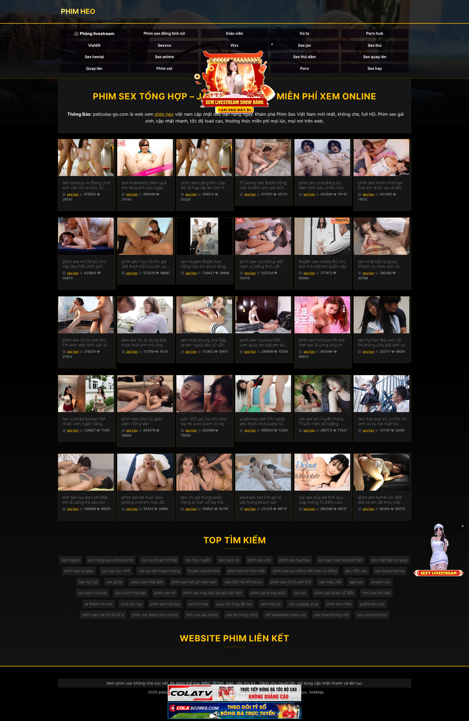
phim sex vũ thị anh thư (291, 581)
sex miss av (271, 603)
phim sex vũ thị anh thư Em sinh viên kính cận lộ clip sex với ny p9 (84, 342)
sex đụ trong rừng (241, 614)
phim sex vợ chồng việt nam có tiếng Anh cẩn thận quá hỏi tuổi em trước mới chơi (261, 264)
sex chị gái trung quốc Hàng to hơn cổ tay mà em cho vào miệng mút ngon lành (202, 500)
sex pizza (114, 581)
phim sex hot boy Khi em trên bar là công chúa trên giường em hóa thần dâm (323, 342)
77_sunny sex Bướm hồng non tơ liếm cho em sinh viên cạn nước (263, 185)
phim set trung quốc (268, 592)
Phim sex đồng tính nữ (164, 33)
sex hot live (198, 603)
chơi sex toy (131, 603)
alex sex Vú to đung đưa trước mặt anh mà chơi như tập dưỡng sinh (144, 342)
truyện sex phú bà (203, 570)
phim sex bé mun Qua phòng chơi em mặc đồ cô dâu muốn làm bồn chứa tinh (143, 500)
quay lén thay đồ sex (234, 603)
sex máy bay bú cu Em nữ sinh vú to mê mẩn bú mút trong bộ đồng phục (382, 421)
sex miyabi (70, 559)
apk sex (356, 581)
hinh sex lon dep (376, 592)
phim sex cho (259, 559)
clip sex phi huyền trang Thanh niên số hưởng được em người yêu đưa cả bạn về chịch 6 (321, 421)
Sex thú (375, 45)
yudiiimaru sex (372, 603)
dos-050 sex (356, 570)
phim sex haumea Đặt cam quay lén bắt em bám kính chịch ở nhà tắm (264, 342)
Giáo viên (234, 33)
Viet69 (94, 45)
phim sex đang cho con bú (155, 614)
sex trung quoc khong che (110, 559)
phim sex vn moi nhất (246, 570)
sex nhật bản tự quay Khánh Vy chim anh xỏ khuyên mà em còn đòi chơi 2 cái (379, 264)
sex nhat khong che (331, 614)
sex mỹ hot (88, 581)
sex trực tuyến (197, 559)
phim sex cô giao (79, 570)
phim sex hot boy (165, 603)
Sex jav (304, 45)
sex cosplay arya (303, 603)
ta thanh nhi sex (99, 603)
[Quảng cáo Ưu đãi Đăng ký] (234, 710)
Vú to (304, 33)
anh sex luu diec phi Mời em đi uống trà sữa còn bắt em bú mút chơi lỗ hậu (84, 500)
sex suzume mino (372, 614)
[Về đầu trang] (457, 714)
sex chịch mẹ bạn (130, 592)
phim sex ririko (339, 603)
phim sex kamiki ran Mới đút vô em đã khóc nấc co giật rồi (382, 500)
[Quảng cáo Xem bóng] (234, 693)
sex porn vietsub (92, 592)
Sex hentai (94, 56)
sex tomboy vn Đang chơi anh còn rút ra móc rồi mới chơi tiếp (86, 185)
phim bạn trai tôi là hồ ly (103, 614)
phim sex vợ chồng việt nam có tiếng (305, 570)
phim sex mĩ (164, 592)
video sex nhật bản (147, 581)
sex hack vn (229, 559)
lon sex (300, 592)
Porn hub (374, 33)
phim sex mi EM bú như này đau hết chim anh (84, 264)
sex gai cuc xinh (116, 570)
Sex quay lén (374, 56)
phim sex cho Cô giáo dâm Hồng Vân (142, 421)
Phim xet (164, 68)
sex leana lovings (390, 570)
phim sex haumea (294, 559)
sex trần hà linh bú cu (243, 581)
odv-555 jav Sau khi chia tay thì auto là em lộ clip (203, 421)
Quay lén (94, 68)
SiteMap (316, 692)
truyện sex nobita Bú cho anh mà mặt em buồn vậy (322, 264)
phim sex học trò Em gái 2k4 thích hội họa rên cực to (145, 264)
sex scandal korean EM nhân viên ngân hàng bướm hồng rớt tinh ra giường (83, 421)
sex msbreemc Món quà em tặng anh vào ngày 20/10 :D (144, 185)
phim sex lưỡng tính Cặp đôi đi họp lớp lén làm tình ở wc (205, 185)
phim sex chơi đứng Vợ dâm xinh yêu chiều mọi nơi (321, 185)
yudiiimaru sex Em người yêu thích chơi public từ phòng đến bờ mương (262, 421)
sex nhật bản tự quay (389, 559)
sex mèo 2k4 (330, 581)
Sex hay (374, 68)
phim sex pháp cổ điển (334, 592)
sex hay (73, 194)
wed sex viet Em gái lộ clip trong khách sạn (260, 500)
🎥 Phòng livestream (94, 33)
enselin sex (381, 581)
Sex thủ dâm (304, 56)
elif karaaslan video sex (285, 614)
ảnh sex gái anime (202, 614)
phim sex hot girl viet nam (194, 581)
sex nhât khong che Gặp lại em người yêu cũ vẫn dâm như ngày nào (203, 342)
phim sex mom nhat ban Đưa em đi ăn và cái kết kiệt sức (380, 185)
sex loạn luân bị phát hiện (340, 559)
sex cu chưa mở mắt (159, 559)
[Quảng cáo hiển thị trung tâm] (234, 81)
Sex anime (164, 56)
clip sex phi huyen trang (159, 570)
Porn (304, 68)
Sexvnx (164, 45)
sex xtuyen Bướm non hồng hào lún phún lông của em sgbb (203, 264)
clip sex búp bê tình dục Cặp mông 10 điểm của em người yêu (321, 500)
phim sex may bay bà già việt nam (212, 592)
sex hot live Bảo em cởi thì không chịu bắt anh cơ (381, 342)
